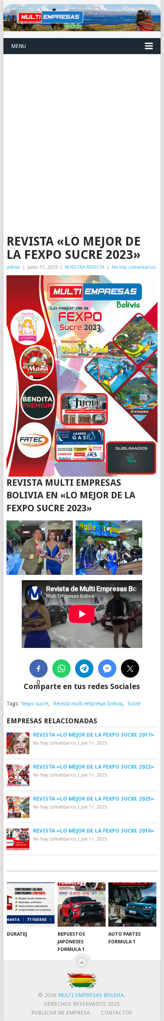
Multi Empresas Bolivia (91, 995)
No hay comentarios (134, 267)
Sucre (133, 703)
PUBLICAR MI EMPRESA (60, 1013)
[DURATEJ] (31, 904)
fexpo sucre (34, 703)
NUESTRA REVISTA (85, 267)
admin (13, 267)
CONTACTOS (116, 1013)
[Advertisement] (82, 140)
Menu (18, 46)
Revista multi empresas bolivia (87, 703)
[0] (38, 668)
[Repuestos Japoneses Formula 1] (81, 904)
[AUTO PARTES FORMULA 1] (132, 904)
